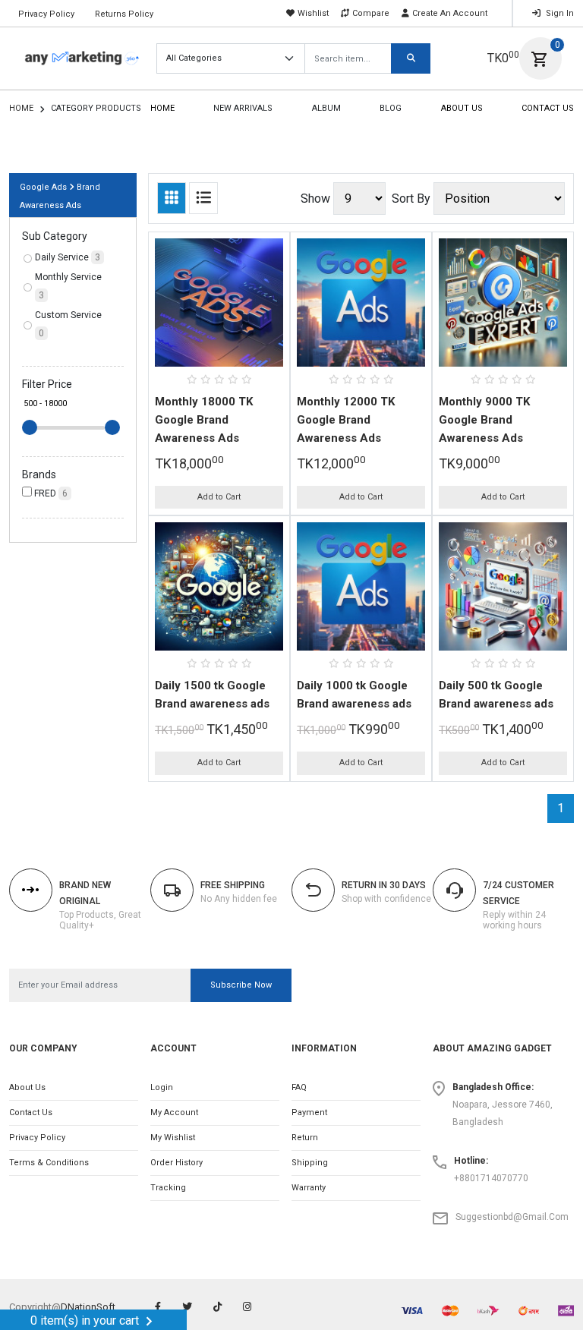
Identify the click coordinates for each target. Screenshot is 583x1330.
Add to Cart (219, 497)
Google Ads (43, 187)
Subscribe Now (241, 985)
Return (305, 1137)
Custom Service (68, 324)
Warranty (309, 1188)
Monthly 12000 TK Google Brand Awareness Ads (346, 420)
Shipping (310, 1163)
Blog (391, 108)
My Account (174, 1112)
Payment (309, 1112)
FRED (50, 493)
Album (326, 108)
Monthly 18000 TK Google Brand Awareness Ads (204, 420)
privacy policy (37, 1137)
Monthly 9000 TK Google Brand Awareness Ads (484, 420)
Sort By (411, 198)
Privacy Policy (46, 14)
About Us (462, 108)
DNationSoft (88, 1307)
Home (21, 108)
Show (315, 198)
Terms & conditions (49, 1163)
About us (27, 1087)
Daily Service (67, 257)
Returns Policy (124, 14)
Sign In (559, 13)
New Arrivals (243, 108)
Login (161, 1087)
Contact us (30, 1112)
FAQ (299, 1087)
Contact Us (548, 108)
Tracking (168, 1188)
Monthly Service (68, 286)
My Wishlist (172, 1137)
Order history (176, 1163)
